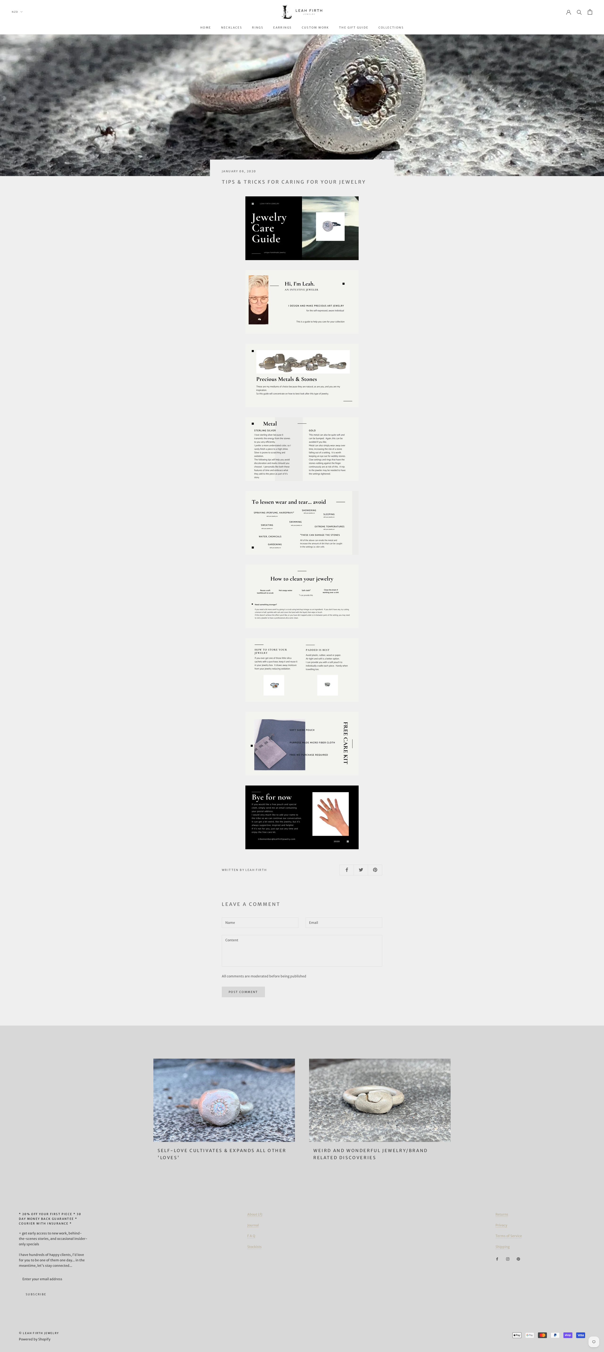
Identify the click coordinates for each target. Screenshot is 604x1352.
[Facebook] (497, 1259)
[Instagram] (507, 1259)
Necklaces (231, 27)
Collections (391, 27)
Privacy (501, 1225)
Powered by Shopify (34, 1339)
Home (205, 27)
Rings (257, 27)
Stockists (254, 1247)
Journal (253, 1225)
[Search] (579, 11)
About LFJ (254, 1214)
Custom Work (315, 27)
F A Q (251, 1236)
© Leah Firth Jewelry (39, 1333)
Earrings (282, 27)
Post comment (243, 992)
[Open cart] (590, 12)
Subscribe (36, 1294)
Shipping (502, 1247)
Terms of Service (508, 1236)
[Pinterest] (518, 1259)
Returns (501, 1214)
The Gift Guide (354, 27)
